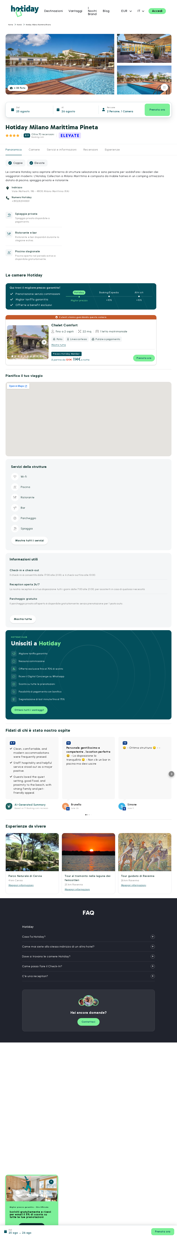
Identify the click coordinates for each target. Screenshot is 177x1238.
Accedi (157, 11)
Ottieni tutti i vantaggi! (29, 710)
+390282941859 (21, 201)
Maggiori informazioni (21, 885)
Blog (106, 11)
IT (139, 11)
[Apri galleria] (44, 354)
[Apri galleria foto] (164, 87)
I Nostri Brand (92, 11)
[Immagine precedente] (11, 342)
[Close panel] (51, 1182)
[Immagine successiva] (44, 342)
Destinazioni (53, 11)
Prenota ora (157, 109)
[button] (5, 774)
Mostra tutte (58, 344)
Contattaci (88, 1021)
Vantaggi (75, 11)
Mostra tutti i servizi (29, 540)
